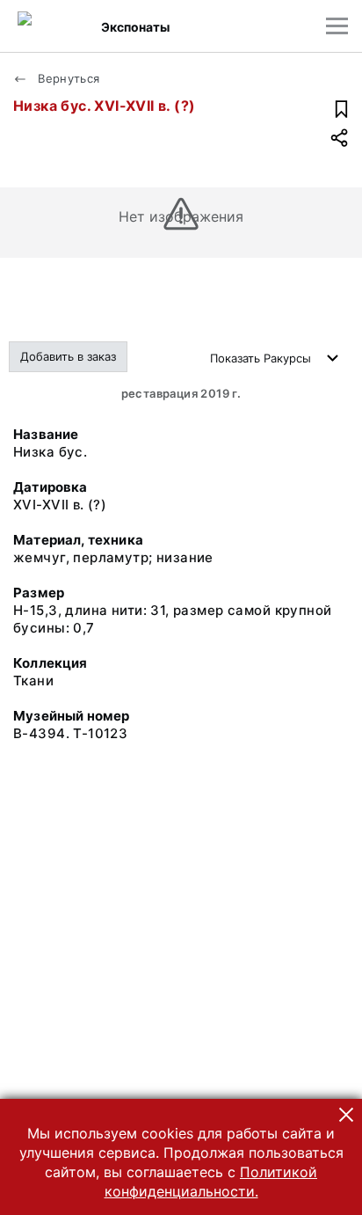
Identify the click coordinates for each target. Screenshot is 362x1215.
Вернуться (67, 78)
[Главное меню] (337, 26)
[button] (346, 1115)
